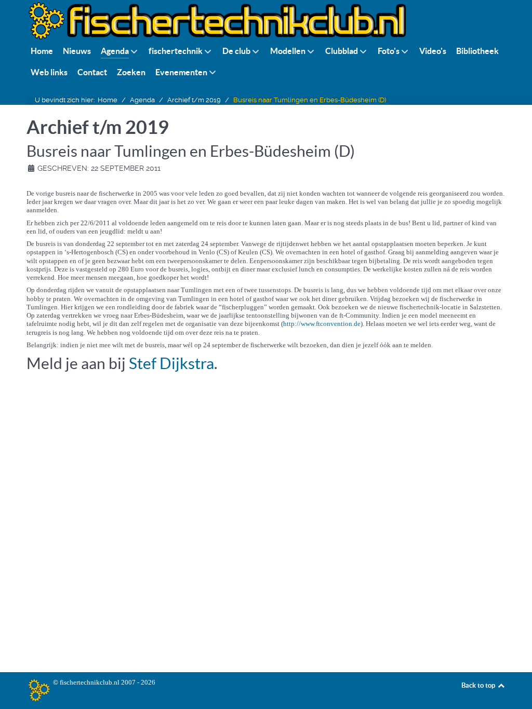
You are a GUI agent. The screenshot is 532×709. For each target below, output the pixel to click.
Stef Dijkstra (171, 363)
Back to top (479, 685)
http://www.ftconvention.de (322, 324)
